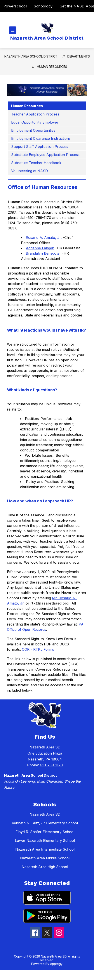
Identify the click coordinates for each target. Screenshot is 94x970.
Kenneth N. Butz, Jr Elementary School (45, 823)
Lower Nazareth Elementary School (45, 840)
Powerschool (15, 6)
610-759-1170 (51, 765)
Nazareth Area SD (45, 814)
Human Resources (52, 66)
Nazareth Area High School (45, 867)
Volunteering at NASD (29, 171)
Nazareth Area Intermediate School (45, 849)
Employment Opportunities (33, 130)
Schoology (43, 6)
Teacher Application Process (35, 114)
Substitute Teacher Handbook (36, 163)
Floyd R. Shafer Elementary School (45, 832)
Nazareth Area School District (30, 56)
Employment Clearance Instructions (41, 138)
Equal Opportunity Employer (34, 122)
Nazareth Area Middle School (45, 858)
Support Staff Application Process (39, 146)
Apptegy (56, 964)
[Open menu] (12, 30)
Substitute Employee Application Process (45, 154)
